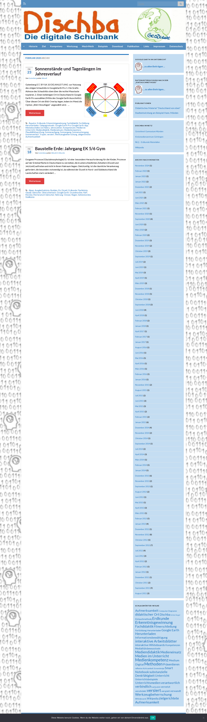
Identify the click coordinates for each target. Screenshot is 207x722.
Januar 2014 (140, 470)
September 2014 (142, 443)
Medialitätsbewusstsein (147, 648)
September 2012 (142, 545)
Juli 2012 (139, 550)
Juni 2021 (139, 197)
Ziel (44, 46)
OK (153, 718)
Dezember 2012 (142, 529)
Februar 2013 (141, 518)
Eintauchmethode (143, 619)
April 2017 (139, 331)
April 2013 (139, 508)
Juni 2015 (139, 401)
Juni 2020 (139, 224)
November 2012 (142, 534)
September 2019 (142, 256)
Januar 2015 (140, 422)
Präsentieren (171, 664)
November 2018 (142, 294)
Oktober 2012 (141, 540)
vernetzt (165, 686)
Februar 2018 (141, 320)
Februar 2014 (141, 465)
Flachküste (83, 190)
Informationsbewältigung (151, 637)
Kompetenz (56, 46)
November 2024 (142, 165)
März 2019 (139, 283)
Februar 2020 (141, 235)
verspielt (165, 691)
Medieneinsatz (56, 130)
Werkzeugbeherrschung (66, 134)
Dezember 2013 (142, 475)
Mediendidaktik (42, 130)
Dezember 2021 (142, 187)
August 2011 (141, 593)
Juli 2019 (139, 262)
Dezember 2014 (142, 427)
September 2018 (142, 304)
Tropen (42, 134)
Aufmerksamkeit (146, 610)
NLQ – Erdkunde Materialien (147, 142)
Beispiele (103, 46)
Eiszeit (65, 190)
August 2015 (141, 390)
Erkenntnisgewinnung (56, 123)
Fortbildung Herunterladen (148, 630)
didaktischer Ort (147, 614)
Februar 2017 (141, 336)
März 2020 (139, 230)
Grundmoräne (76, 192)
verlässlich (156, 687)
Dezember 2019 (142, 240)
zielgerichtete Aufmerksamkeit (157, 700)
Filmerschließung (165, 626)
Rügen (74, 195)
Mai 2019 (139, 272)
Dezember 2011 (142, 577)
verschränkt (140, 691)
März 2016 (139, 369)
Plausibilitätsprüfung (34, 132)
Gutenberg (33, 78)
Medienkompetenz (72, 130)
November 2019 (142, 246)
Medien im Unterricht (152, 656)
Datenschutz (176, 46)
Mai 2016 (139, 358)
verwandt (175, 690)
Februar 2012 (141, 566)
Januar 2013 (140, 524)
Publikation (133, 46)
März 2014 (139, 459)
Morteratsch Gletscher (43, 195)
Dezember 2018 (142, 288)
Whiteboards (140, 699)
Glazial (28, 192)
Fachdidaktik (72, 123)
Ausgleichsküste (42, 190)
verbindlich (143, 686)
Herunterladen (145, 634)
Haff (85, 192)
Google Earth (63, 192)
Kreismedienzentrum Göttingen (149, 137)
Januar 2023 (140, 176)
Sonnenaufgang (52, 132)
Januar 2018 (140, 326)
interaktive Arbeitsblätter (156, 641)
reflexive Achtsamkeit (144, 668)
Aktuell (44, 78)
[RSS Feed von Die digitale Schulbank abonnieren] (24, 3)
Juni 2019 (139, 267)
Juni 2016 (139, 353)
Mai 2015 (139, 406)
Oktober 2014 (141, 438)
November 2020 (142, 213)
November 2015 (142, 385)
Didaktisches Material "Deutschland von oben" (157, 108)
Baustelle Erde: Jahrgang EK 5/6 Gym (70, 148)
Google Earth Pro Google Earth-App (71, 125)
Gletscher (36, 192)
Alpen (31, 190)
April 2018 (139, 315)
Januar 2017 (140, 342)
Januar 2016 (140, 379)
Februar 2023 (141, 171)
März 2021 (139, 203)
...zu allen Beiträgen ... (154, 66)
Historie (33, 46)
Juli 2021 (139, 192)
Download (117, 46)
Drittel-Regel (175, 615)
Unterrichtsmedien (147, 682)
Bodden (53, 190)
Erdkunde (41, 123)
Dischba (165, 614)
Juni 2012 (139, 556)
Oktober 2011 (141, 582)
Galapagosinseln (47, 125)
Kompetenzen (69, 128)
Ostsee (67, 195)
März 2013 (139, 513)
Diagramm (172, 611)
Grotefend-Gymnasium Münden (149, 131)
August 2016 (141, 347)
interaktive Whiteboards (150, 645)
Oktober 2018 (141, 299)
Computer (163, 611)
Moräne (29, 195)
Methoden (153, 663)
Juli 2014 (139, 449)
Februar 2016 (141, 374)
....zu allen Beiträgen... (154, 89)
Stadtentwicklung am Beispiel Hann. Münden (156, 112)
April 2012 (139, 561)
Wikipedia (139, 147)
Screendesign (159, 668)
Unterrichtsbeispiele (146, 679)
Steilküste (29, 197)
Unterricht (162, 675)
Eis (59, 190)
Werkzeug (72, 46)
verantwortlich (170, 682)
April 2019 (139, 278)
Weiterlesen (35, 113)
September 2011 (142, 588)
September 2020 (142, 219)
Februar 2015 (141, 417)
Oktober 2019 (141, 251)
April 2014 (139, 454)
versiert (50, 134)
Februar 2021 (141, 208)
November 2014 (142, 433)
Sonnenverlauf (32, 134)
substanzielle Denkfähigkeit (151, 673)
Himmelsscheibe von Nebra (37, 128)
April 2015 (139, 411)
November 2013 (142, 481)
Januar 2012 (140, 572)
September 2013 (142, 486)
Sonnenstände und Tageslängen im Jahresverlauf (68, 71)
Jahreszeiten (56, 128)
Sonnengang (65, 132)
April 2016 (139, 363)
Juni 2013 (139, 497)
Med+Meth (88, 46)
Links (146, 46)
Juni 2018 (139, 310)
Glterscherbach (49, 192)
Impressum (159, 46)
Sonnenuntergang (80, 132)
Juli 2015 (139, 395)
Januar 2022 (140, 181)
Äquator (32, 123)
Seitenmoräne (84, 195)
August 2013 (141, 492)
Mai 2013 (139, 502)
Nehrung (59, 195)
